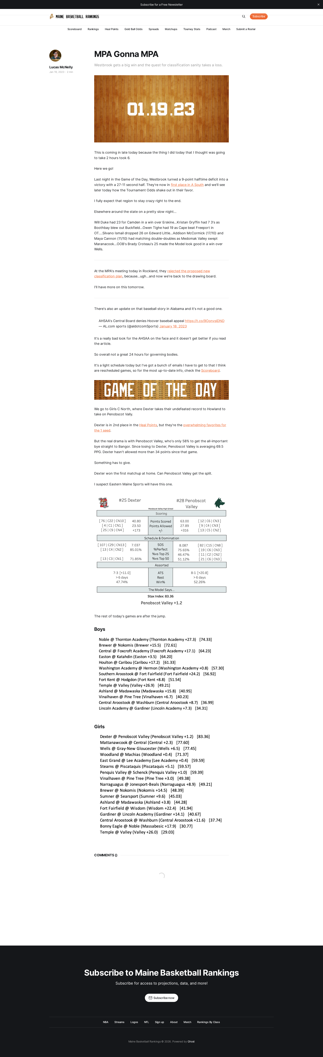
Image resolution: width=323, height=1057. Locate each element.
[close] (319, 4)
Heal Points (112, 29)
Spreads (154, 29)
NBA (105, 1022)
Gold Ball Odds (133, 29)
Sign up (159, 1022)
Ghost (191, 1041)
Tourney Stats (191, 29)
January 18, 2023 (173, 326)
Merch (226, 29)
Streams (119, 1022)
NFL (146, 1022)
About (174, 1022)
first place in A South (187, 185)
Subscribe (259, 16)
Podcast (211, 29)
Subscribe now (163, 998)
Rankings (93, 29)
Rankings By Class (208, 1022)
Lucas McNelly (61, 67)
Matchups (171, 29)
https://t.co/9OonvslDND (204, 321)
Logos (134, 1022)
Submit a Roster (246, 29)
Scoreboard (74, 29)
